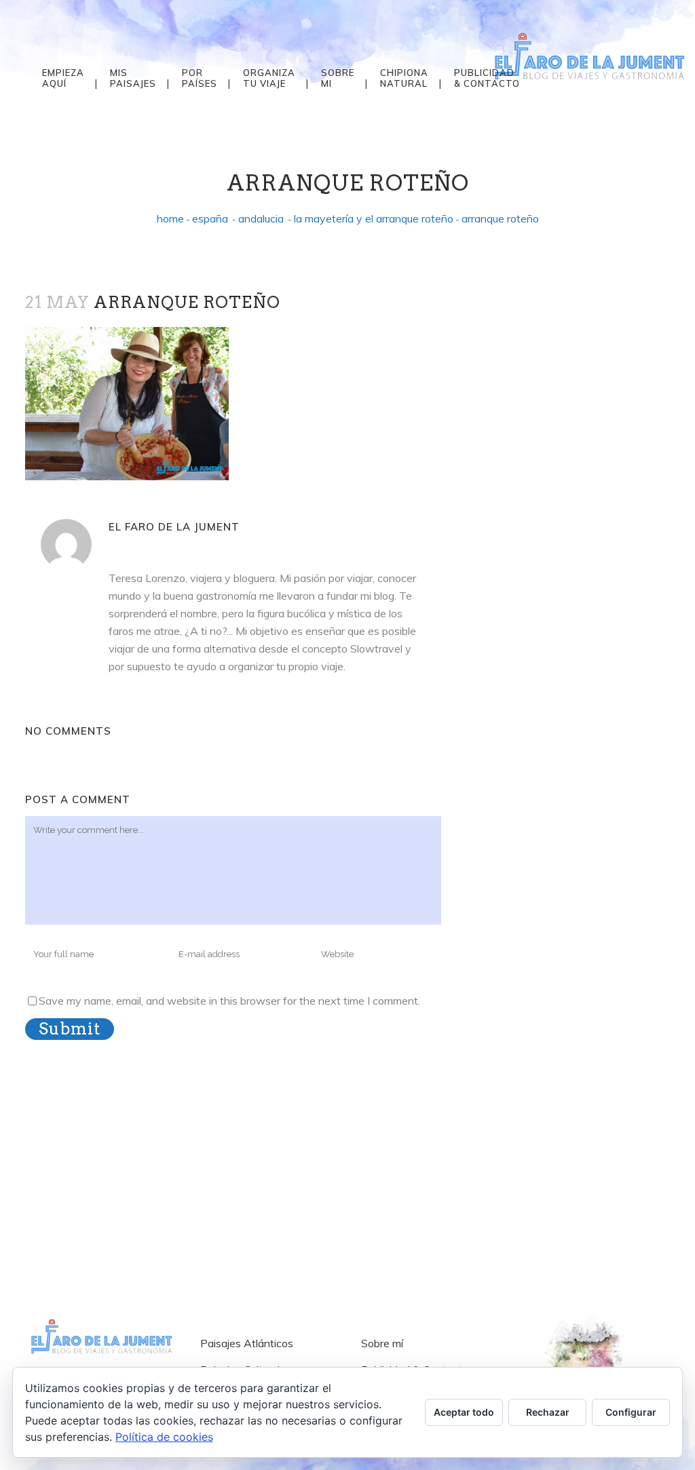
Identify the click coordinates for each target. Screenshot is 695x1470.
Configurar (630, 1412)
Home (170, 218)
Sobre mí (382, 1343)
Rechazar (547, 1412)
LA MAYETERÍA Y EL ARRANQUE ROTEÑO (373, 218)
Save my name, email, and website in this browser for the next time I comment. (229, 1000)
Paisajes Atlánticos (246, 1343)
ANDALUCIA (261, 218)
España (210, 218)
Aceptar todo (464, 1412)
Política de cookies (164, 1437)
